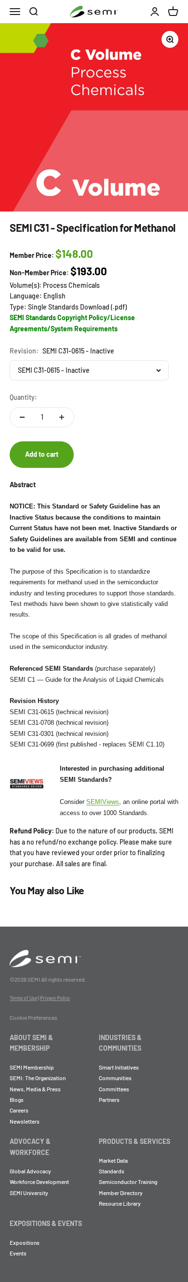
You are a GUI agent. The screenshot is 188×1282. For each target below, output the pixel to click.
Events (18, 1253)
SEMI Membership (32, 1067)
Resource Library (120, 1203)
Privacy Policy (55, 998)
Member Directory (121, 1192)
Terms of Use (23, 998)
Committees (114, 1088)
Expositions (25, 1242)
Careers (19, 1110)
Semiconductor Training (128, 1181)
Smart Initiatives (119, 1067)
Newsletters (25, 1121)
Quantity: (23, 397)
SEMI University (29, 1192)
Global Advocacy (30, 1171)
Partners (109, 1099)
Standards (111, 1171)
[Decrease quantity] (22, 417)
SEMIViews (102, 801)
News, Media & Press (35, 1088)
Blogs (17, 1099)
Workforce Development (39, 1181)
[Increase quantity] (62, 417)
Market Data (113, 1160)
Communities (115, 1077)
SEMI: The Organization (38, 1077)
